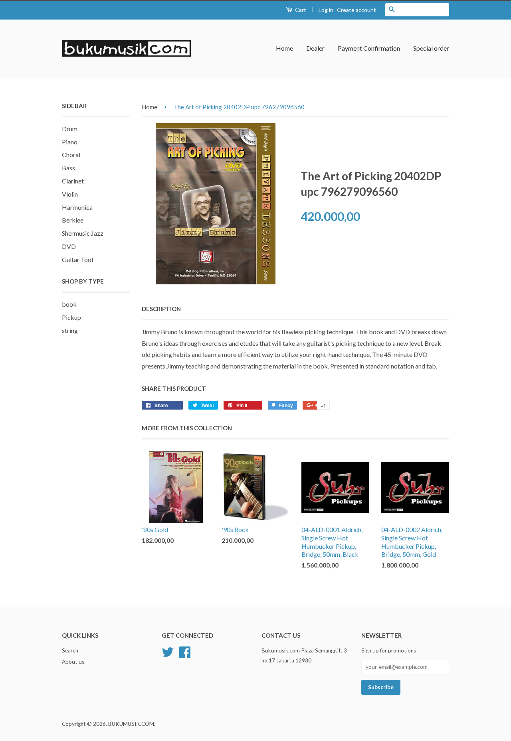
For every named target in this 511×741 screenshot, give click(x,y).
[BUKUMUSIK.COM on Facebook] (185, 651)
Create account (356, 9)
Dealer (315, 48)
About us (73, 661)
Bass (68, 167)
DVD (69, 246)
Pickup (71, 317)
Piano (69, 142)
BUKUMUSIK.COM (131, 724)
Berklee (72, 220)
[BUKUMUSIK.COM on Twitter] (168, 651)
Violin (70, 194)
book (69, 304)
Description (161, 308)
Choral (71, 154)
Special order (431, 48)
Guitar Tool (77, 259)
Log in (326, 9)
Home (284, 48)
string (70, 330)
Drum (69, 128)
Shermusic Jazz (82, 233)
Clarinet (73, 181)
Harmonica (77, 207)
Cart (300, 9)
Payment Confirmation (369, 48)
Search (70, 650)
